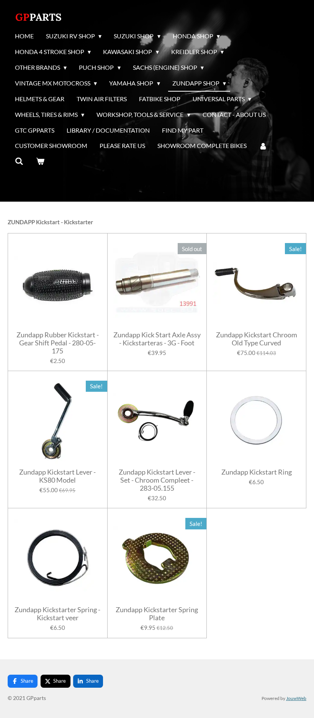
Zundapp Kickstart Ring (256, 472)
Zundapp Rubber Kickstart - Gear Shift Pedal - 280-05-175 (57, 343)
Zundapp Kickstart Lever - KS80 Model (57, 476)
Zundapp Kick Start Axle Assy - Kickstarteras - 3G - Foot (157, 339)
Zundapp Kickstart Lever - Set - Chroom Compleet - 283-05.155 (157, 480)
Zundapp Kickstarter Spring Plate (157, 614)
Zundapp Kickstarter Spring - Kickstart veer (57, 614)
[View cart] (39, 161)
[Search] (19, 161)
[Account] (263, 146)
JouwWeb (296, 698)
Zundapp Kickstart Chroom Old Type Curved (256, 339)
